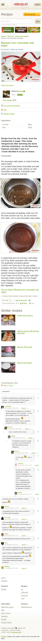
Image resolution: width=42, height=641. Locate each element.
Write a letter (24, 91)
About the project (7, 607)
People (3, 589)
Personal (24, 595)
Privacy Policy (6, 622)
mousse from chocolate (10, 296)
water (4, 127)
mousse (35, 296)
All (22, 589)
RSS (1, 385)
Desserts (11, 36)
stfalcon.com (21, 628)
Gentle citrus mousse (25, 315)
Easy (5, 110)
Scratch (7, 506)
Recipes (3, 36)
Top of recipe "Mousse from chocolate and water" (20, 290)
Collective (24, 592)
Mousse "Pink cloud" (24, 347)
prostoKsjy (8, 406)
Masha (13, 436)
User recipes (7, 100)
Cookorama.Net (16, 632)
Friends (4, 619)
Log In (37, 4)
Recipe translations (7, 85)
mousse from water (25, 296)
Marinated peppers (12, 24)
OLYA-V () (17, 91)
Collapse (5, 385)
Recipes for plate (8, 114)
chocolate (5, 124)
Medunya (7, 566)
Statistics (4, 616)
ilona (6, 542)
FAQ (2, 610)
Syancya (20, 463)
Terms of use (6, 613)
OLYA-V (24, 303)
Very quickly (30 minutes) (11, 106)
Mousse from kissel (24, 363)
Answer (23, 408)
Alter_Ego (7, 517)
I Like (6, 300)
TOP (23, 598)
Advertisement (26, 607)
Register (4, 581)
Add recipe (31, 14)
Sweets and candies (21, 36)
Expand (11, 385)
